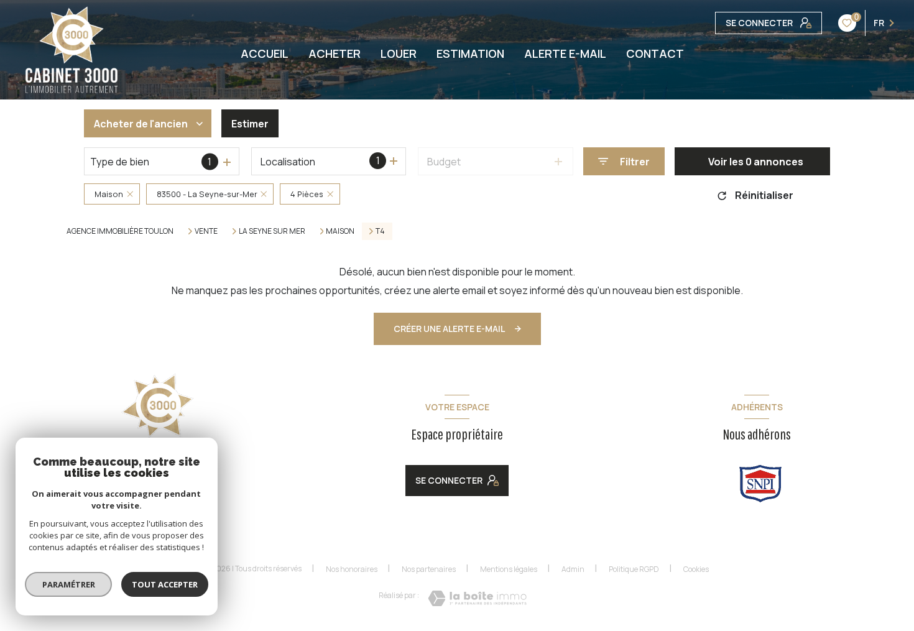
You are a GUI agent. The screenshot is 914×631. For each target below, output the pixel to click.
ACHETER (334, 53)
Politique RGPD (634, 569)
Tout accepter (165, 584)
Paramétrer (68, 584)
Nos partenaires (429, 569)
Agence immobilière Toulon (120, 231)
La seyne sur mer (272, 231)
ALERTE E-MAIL (565, 53)
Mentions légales (508, 569)
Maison (340, 231)
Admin (572, 569)
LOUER (399, 53)
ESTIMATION (470, 53)
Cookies (696, 569)
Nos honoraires (351, 569)
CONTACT (655, 53)
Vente (206, 231)
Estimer (250, 124)
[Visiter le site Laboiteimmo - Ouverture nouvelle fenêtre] (477, 598)
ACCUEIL (265, 53)
